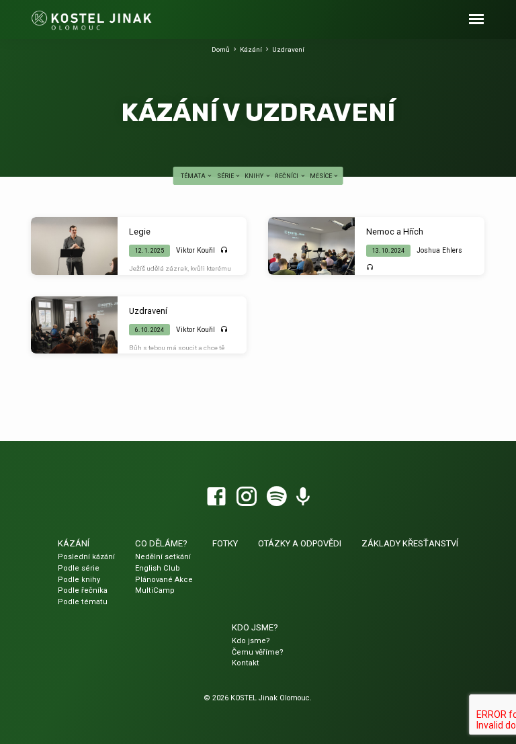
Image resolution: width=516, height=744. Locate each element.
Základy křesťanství (409, 543)
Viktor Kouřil (195, 250)
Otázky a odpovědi (299, 543)
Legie (139, 231)
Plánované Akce (164, 579)
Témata (194, 176)
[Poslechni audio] (224, 250)
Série (226, 176)
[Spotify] (277, 497)
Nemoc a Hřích (394, 231)
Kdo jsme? (255, 627)
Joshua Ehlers (439, 250)
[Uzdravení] (74, 325)
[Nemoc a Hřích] (311, 246)
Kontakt (245, 663)
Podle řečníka (83, 590)
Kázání (251, 49)
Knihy (255, 176)
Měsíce (321, 176)
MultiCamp (155, 590)
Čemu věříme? (258, 652)
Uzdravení (288, 49)
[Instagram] (246, 497)
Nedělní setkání (163, 556)
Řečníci (287, 176)
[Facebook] (216, 497)
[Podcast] (303, 497)
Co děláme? (161, 543)
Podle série (78, 568)
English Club (157, 568)
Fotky (225, 543)
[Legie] (74, 246)
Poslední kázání (86, 556)
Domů (221, 49)
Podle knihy (79, 579)
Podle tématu (83, 601)
